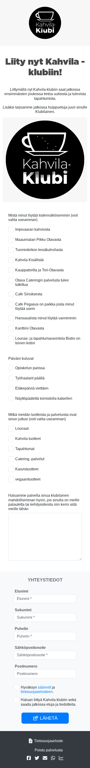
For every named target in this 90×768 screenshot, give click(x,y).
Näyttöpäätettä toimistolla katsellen (43, 398)
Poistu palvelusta (49, 750)
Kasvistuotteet (26, 469)
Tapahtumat (24, 449)
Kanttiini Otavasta (29, 328)
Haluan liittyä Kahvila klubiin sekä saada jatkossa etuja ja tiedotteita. (48, 702)
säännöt (44, 687)
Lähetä (48, 718)
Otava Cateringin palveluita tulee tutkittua (42, 282)
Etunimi (21, 591)
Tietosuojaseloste (48, 741)
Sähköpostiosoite (30, 648)
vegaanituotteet (27, 479)
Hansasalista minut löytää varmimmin (45, 318)
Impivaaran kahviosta (32, 229)
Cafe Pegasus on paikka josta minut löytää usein (44, 306)
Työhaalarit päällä (30, 378)
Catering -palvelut (29, 459)
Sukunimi (23, 610)
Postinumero (26, 666)
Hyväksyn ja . (38, 689)
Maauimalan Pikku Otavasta (38, 240)
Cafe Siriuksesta (28, 294)
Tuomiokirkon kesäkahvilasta (39, 250)
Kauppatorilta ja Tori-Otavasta (39, 270)
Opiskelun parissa (30, 368)
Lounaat (22, 428)
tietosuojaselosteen (37, 692)
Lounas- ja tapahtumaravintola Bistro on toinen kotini (47, 340)
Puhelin (21, 629)
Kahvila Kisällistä (29, 260)
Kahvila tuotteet (28, 439)
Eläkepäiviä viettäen (31, 388)
